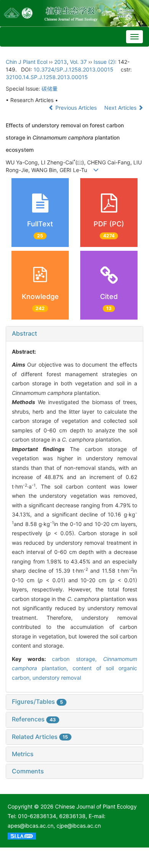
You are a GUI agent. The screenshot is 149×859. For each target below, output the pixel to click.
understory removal (56, 677)
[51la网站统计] (22, 835)
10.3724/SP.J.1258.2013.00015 (73, 69)
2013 (60, 61)
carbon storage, (77, 659)
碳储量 (50, 88)
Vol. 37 (78, 61)
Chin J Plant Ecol (26, 61)
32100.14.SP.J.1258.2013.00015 (47, 77)
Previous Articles (76, 107)
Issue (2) (104, 61)
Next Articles (121, 107)
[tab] (74, 333)
